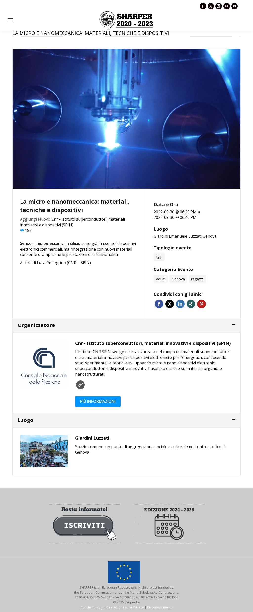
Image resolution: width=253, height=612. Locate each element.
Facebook (159, 304)
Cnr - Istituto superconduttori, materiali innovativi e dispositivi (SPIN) (72, 222)
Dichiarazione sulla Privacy (124, 607)
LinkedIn (180, 304)
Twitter (169, 304)
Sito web (80, 384)
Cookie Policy (90, 607)
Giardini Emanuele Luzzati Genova (185, 236)
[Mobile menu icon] (10, 20)
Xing (191, 304)
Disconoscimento (160, 607)
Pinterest (201, 304)
